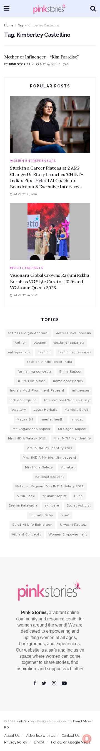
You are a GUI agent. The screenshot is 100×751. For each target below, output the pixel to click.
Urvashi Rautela (73, 525)
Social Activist (79, 505)
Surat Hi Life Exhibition (32, 525)
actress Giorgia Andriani (28, 333)
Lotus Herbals (45, 410)
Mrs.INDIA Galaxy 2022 (27, 438)
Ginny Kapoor (70, 371)
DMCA (39, 742)
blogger (40, 342)
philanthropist (54, 496)
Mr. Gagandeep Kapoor (31, 429)
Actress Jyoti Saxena (73, 333)
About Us (11, 735)
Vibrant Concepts (26, 534)
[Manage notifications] (86, 738)
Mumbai (67, 467)
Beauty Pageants (26, 268)
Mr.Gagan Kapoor (72, 429)
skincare (52, 505)
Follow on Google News (70, 742)
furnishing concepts (35, 371)
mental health (53, 419)
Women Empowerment (68, 534)
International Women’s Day (67, 400)
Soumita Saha (41, 515)
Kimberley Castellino (43, 25)
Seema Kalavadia (23, 505)
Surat (65, 515)
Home (8, 25)
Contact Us (70, 735)
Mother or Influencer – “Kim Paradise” (41, 57)
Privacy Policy (15, 742)
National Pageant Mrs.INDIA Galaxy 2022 (49, 486)
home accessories (68, 381)
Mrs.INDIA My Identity (72, 438)
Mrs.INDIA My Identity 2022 (49, 448)
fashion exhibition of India (49, 362)
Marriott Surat (76, 410)
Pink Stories (19, 64)
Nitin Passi (26, 496)
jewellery (18, 410)
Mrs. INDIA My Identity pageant (49, 457)
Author (20, 342)
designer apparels (69, 342)
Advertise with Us (40, 735)
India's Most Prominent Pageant (37, 390)
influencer (80, 390)
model (77, 419)
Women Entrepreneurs (33, 160)
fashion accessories (74, 352)
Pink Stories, (34, 612)
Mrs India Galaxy (39, 467)
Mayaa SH (25, 419)
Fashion (44, 352)
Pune (78, 496)
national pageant (49, 477)
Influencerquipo (23, 400)
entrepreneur (19, 352)
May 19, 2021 (48, 64)
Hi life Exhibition (31, 381)
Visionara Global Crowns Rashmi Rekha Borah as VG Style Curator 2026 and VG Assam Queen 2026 (49, 281)
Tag (20, 25)
